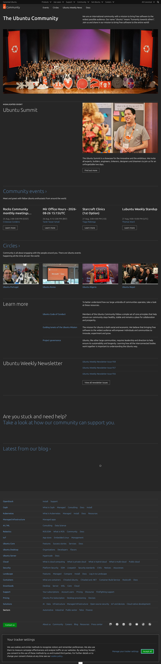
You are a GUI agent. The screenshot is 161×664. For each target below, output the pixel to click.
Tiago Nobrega (89, 222)
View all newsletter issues (96, 382)
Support (54, 501)
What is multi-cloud (117, 562)
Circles (56, 7)
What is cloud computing (54, 562)
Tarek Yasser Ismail (51, 222)
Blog (76, 624)
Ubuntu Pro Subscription (54, 598)
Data (49, 604)
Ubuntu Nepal (128, 287)
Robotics (7, 531)
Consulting (72, 507)
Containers (8, 580)
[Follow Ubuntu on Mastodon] (111, 625)
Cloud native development (138, 604)
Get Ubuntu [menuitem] (95, 2)
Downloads (8, 586)
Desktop (46, 586)
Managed (61, 507)
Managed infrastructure (14, 519)
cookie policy (56, 656)
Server (55, 586)
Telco (81, 610)
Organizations (49, 549)
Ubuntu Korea (49, 287)
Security (7, 568)
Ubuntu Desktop (10, 549)
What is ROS (58, 531)
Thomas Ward (128, 222)
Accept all (147, 651)
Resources (92, 513)
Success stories (59, 543)
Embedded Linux (61, 537)
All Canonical (147, 2)
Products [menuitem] (45, 2)
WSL (63, 586)
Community (72, 531)
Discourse (89, 592)
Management (77, 537)
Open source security (99, 604)
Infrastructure (59, 604)
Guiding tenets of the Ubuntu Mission (60, 327)
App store (47, 537)
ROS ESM (47, 531)
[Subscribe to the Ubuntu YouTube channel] (137, 625)
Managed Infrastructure (77, 604)
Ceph (5, 507)
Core (69, 586)
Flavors (73, 549)
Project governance (52, 340)
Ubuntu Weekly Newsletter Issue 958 (99, 362)
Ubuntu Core (9, 543)
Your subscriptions (51, 592)
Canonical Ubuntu (10, 2)
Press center (97, 624)
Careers (68, 624)
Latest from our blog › (27, 448)
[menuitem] (148, 2)
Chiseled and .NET (89, 580)
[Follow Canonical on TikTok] (144, 625)
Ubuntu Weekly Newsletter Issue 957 (99, 368)
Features (47, 543)
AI (44, 604)
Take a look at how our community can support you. (59, 422)
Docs (88, 7)
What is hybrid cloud (98, 562)
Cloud (5, 562)
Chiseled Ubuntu (70, 580)
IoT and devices (118, 604)
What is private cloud (76, 562)
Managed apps (49, 519)
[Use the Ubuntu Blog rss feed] (150, 625)
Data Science (60, 525)
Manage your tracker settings (125, 651)
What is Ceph (49, 507)
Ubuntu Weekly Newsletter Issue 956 (99, 374)
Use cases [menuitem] (57, 2)
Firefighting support (105, 592)
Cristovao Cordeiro (11, 222)
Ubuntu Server (9, 556)
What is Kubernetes (51, 513)
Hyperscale (48, 556)
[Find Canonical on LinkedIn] (124, 625)
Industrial (59, 610)
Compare (68, 574)
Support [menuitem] (69, 2)
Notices (107, 568)
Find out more (91, 170)
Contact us (10, 625)
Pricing (79, 592)
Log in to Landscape (98, 574)
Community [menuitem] (81, 2)
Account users (68, 592)
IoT (4, 537)
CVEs (99, 568)
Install (45, 501)
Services (72, 543)
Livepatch (71, 568)
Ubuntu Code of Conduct (54, 314)
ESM (63, 568)
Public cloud (134, 562)
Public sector (71, 610)
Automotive (48, 610)
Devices (91, 598)
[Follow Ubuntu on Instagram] (131, 625)
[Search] (158, 2)
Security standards (86, 568)
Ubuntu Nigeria (89, 287)
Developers (63, 549)
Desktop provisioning (76, 598)
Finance (89, 610)
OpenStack (8, 501)
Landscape (8, 574)
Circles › (11, 245)
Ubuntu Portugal (10, 287)
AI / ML (6, 525)
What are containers (52, 580)
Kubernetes (8, 513)
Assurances (118, 568)
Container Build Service (109, 580)
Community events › (25, 191)
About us (47, 624)
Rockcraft (127, 580)
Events (46, 7)
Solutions (7, 604)
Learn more (10, 228)
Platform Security (50, 568)
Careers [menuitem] (108, 2)
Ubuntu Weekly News (72, 7)
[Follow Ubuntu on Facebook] (118, 625)
